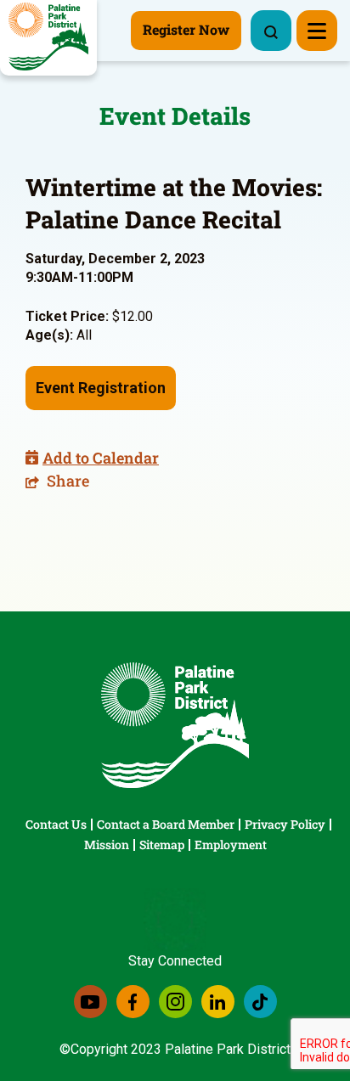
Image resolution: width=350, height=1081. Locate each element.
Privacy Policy (285, 824)
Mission (106, 844)
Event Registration (101, 388)
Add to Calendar (100, 457)
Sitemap (161, 844)
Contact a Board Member (165, 824)
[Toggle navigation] (316, 30)
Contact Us (56, 824)
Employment (231, 844)
